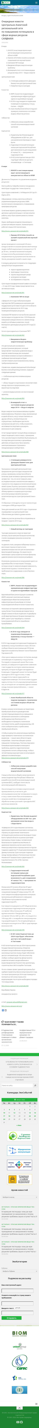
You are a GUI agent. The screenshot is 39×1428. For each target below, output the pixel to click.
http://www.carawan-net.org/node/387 (15, 525)
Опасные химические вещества (22, 1207)
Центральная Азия (15, 15)
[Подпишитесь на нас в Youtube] (17, 1422)
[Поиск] (35, 1085)
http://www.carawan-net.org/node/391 (15, 231)
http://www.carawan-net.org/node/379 (15, 758)
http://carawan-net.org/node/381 (13, 292)
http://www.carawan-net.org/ (12, 1006)
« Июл (19, 1125)
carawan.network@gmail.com (16, 1002)
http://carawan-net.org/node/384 (13, 627)
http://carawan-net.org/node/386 (13, 577)
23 (35, 1116)
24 (4, 1119)
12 (14, 1113)
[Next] (23, 1346)
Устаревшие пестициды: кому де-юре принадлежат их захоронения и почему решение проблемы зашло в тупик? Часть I (19, 1249)
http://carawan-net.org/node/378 (13, 930)
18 (9, 1116)
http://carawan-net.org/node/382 (13, 335)
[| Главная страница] (7, 2)
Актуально (6, 1207)
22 (30, 1116)
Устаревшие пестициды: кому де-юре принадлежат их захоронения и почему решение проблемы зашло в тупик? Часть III (19, 1214)
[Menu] (36, 2)
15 (30, 1113)
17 (4, 1116)
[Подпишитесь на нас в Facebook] (21, 1422)
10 (4, 1113)
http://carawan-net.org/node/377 (13, 693)
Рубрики (4, 1268)
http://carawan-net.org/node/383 (13, 398)
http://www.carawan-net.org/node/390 (15, 808)
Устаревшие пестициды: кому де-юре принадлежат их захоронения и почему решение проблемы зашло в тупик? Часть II (19, 1231)
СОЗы (3, 1209)
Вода (4, 15)
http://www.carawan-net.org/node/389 (15, 986)
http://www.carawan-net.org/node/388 (15, 452)
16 (35, 1113)
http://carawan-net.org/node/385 (13, 866)
